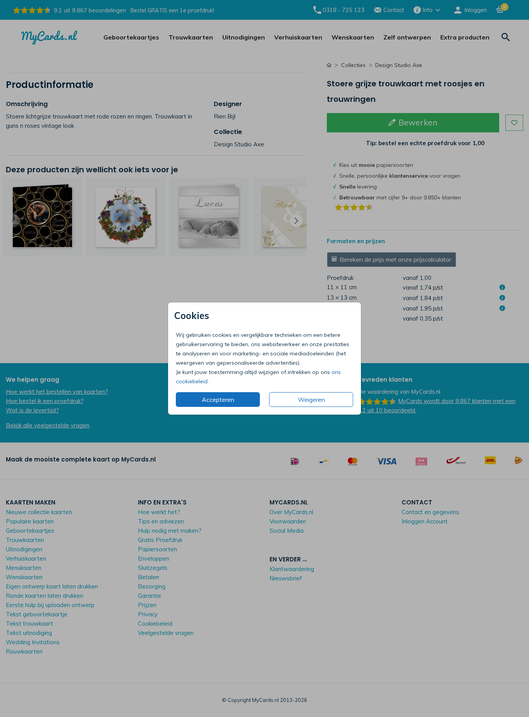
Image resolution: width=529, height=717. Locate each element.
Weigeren (311, 399)
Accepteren (218, 399)
